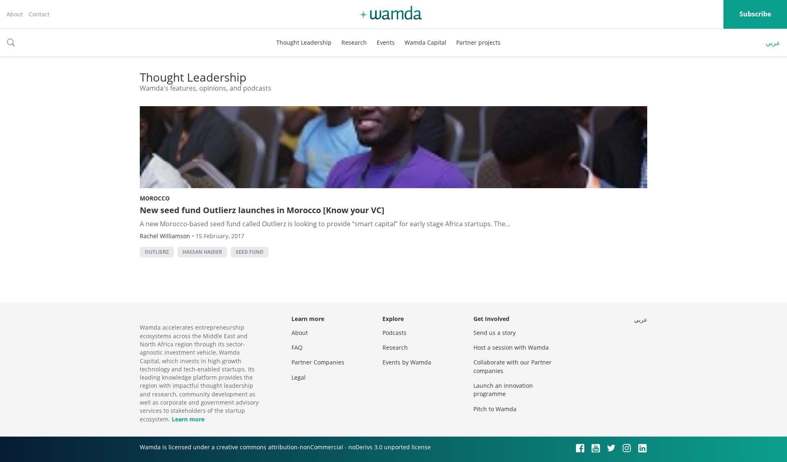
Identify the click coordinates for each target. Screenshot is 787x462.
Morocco (155, 198)
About (15, 14)
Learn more (188, 419)
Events (386, 42)
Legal (298, 377)
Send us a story (494, 333)
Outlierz (157, 251)
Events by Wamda (406, 362)
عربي (773, 42)
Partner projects (478, 42)
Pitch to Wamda (494, 409)
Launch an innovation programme (503, 390)
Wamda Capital (425, 42)
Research (354, 42)
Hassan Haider (202, 251)
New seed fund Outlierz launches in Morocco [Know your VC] (262, 210)
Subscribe (755, 13)
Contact (39, 14)
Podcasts (394, 333)
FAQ (297, 347)
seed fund (250, 251)
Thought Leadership (304, 42)
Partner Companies (317, 362)
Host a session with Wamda (511, 347)
